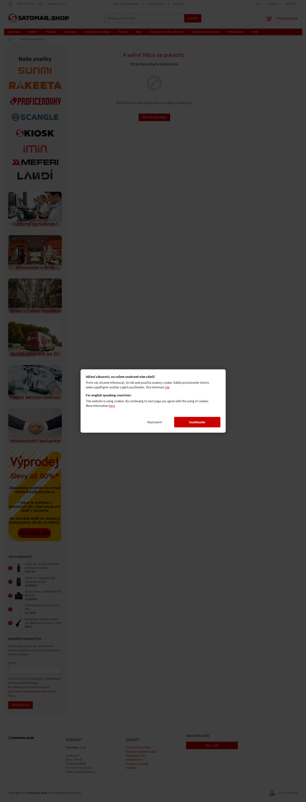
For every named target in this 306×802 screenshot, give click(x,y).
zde (167, 387)
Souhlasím (197, 422)
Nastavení (154, 422)
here (112, 406)
